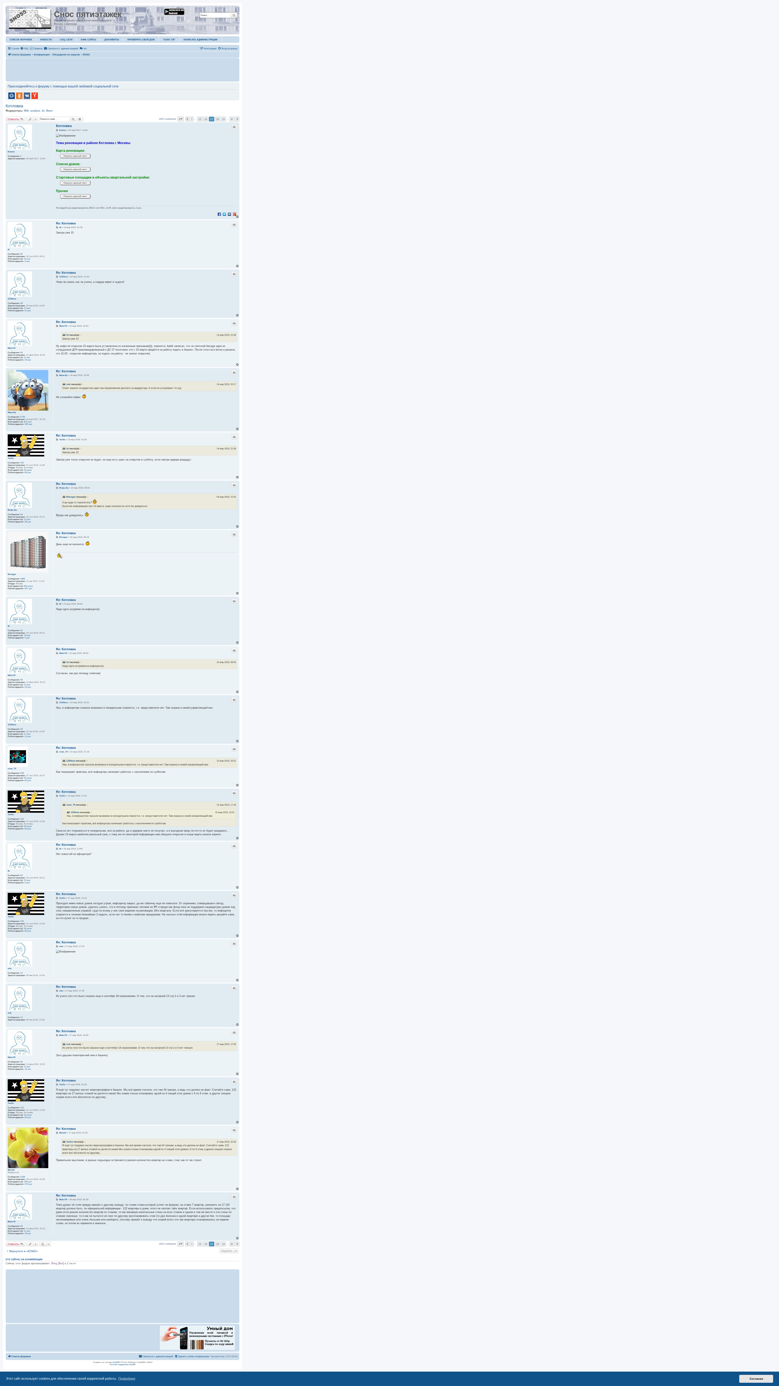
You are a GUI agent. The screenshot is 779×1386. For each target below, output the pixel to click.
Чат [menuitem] (85, 48)
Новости (46, 39)
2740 (22, 417)
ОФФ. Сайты (88, 39)
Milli (26, 110)
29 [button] (223, 119)
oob (68, 384)
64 (21, 514)
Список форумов (21, 39)
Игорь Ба (12, 510)
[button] (181, 119)
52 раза (28, 778)
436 (22, 773)
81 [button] (232, 119)
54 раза (28, 470)
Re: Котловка (66, 223)
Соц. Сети (66, 39)
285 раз (28, 424)
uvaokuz (35, 110)
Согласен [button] (756, 1378)
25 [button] (199, 119)
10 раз (27, 259)
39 (21, 303)
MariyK (11, 1170)
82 (21, 254)
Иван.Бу (12, 412)
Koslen (11, 152)
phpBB (116, 1362)
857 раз (28, 588)
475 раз (28, 1184)
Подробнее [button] (126, 1378)
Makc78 (11, 348)
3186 (22, 1177)
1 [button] (192, 119)
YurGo (11, 458)
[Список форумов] (30, 18)
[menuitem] (24, 48)
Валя (49, 110)
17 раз (27, 308)
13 (21, 973)
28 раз (28, 522)
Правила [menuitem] (37, 48)
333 (22, 463)
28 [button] (217, 119)
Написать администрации (200, 39)
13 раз (27, 519)
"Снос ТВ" (169, 39)
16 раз (28, 360)
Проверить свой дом (141, 39)
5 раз (27, 261)
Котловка (14, 106)
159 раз (28, 1181)
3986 (22, 579)
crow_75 (12, 768)
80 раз (28, 472)
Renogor (71, 497)
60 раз (28, 780)
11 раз (28, 310)
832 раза (28, 586)
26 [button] (205, 119)
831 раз (28, 422)
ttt (9, 249)
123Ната (12, 299)
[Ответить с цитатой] (234, 126)
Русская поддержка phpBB (123, 1364)
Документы (111, 39)
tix (43, 110)
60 (21, 352)
